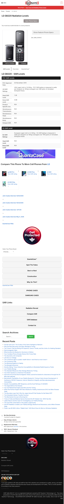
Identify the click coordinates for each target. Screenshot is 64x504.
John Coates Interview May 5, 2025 (13, 217)
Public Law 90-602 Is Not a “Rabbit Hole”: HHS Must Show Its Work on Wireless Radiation (30, 408)
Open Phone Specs (31, 21)
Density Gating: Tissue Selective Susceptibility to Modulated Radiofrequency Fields (29, 367)
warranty (16, 426)
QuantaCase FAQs (8, 223)
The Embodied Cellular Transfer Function (16, 395)
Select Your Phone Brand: (9, 249)
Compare (23, 63)
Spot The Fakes (32, 265)
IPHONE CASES (32, 290)
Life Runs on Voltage (10, 358)
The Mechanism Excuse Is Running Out (15, 397)
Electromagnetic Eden (10, 350)
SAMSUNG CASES (32, 295)
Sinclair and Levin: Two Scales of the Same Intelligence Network (23, 344)
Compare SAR (32, 314)
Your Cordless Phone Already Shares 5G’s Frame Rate (20, 354)
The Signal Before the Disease (13, 386)
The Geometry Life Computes (13, 356)
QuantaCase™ (25, 69)
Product (8, 11)
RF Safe (15, 493)
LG (48, 164)
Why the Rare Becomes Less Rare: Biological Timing (19, 346)
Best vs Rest (32, 270)
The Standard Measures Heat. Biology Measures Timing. (21, 371)
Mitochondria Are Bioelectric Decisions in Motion (19, 352)
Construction (32, 276)
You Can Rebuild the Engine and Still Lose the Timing (20, 387)
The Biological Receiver (11, 365)
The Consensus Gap (10, 361)
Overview (16, 69)
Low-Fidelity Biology (10, 369)
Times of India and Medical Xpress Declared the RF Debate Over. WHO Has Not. (27, 399)
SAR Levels (6, 69)
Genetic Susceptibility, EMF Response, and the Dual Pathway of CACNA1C (26, 384)
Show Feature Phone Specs (44, 32)
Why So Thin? (32, 282)
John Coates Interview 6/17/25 (11, 210)
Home (2, 11)
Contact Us (32, 325)
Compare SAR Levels (7, 465)
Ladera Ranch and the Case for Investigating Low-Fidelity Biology (23, 401)
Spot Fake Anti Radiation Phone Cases (36, 7)
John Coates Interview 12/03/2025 (12, 196)
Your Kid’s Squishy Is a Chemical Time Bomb (17, 372)
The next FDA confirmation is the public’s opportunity (20, 402)
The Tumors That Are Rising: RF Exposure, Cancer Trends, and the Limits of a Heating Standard (32, 348)
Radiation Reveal (32, 308)
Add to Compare (9, 63)
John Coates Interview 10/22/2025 (12, 203)
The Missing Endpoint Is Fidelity (13, 363)
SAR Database (32, 320)
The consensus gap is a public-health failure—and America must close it (25, 359)
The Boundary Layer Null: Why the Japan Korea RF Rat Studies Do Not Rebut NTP (28, 393)
